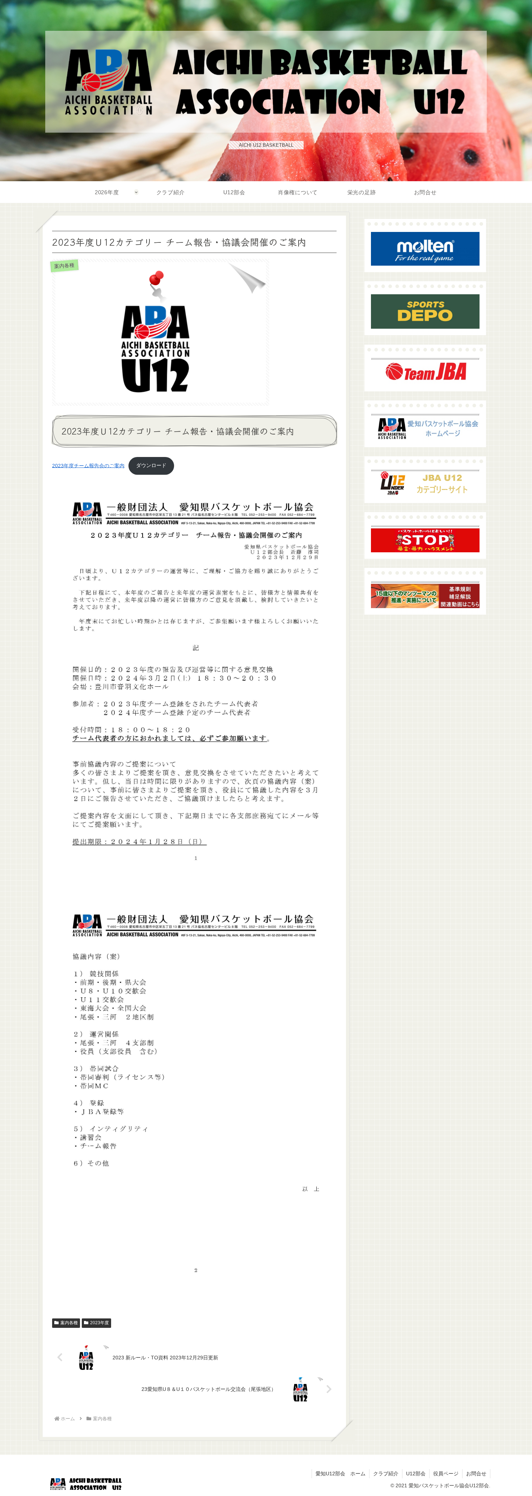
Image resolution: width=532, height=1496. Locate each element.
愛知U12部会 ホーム (341, 1473)
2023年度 (99, 1322)
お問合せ (476, 1473)
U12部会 (416, 1473)
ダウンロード (151, 465)
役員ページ (446, 1473)
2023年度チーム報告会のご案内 (88, 465)
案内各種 (69, 1322)
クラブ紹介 (385, 1473)
